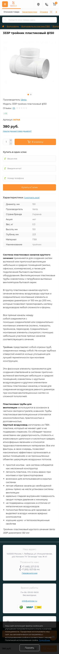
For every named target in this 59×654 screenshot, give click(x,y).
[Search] (5, 20)
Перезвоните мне (29, 573)
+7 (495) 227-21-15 (30, 566)
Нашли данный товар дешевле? (17, 131)
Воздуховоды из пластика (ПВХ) (35, 26)
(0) (13, 108)
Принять (29, 648)
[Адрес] (38, 4)
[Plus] (10, 140)
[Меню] (5, 4)
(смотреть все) (32, 197)
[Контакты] (46, 4)
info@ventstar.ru (29, 601)
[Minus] (10, 143)
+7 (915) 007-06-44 (30, 569)
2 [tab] (31, 94)
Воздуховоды (13, 26)
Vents (23, 99)
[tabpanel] (29, 63)
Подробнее (44, 640)
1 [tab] (28, 94)
